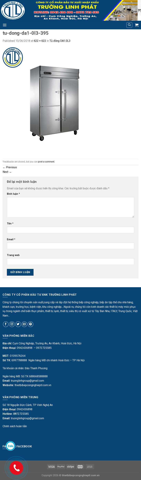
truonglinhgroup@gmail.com (27, 380)
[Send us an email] (24, 324)
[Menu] (5, 25)
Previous (10, 167)
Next (7, 171)
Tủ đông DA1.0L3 (60, 40)
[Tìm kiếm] (129, 25)
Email (11, 239)
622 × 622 (40, 40)
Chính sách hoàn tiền (15, 426)
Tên (10, 223)
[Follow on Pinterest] (30, 324)
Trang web (13, 255)
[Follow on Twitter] (18, 324)
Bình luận (13, 193)
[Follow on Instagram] (12, 324)
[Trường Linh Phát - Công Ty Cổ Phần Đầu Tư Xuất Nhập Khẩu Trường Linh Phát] (69, 10)
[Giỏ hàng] (139, 10)
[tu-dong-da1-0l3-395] (56, 100)
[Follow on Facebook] (6, 324)
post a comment (46, 161)
